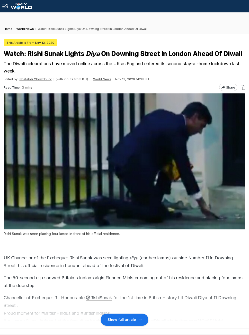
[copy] (243, 87)
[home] (21, 4)
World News (102, 79)
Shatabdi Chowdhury (35, 79)
